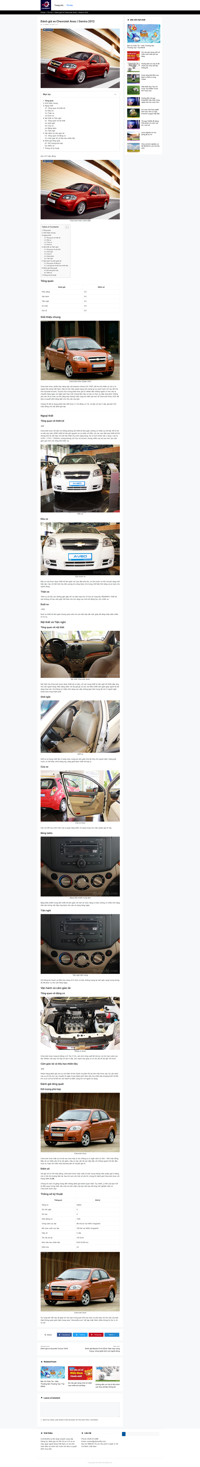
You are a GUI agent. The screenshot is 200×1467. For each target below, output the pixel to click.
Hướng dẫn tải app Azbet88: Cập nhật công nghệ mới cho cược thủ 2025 (150, 101)
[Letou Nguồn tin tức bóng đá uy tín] (133, 136)
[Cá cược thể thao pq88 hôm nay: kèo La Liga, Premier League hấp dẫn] (133, 113)
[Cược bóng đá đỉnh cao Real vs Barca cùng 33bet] (133, 79)
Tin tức (44, 1368)
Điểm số (51, 146)
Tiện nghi (51, 131)
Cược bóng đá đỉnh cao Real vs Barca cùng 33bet (150, 77)
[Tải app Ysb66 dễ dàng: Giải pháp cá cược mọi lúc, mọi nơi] (133, 124)
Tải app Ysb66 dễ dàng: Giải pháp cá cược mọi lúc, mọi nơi (150, 123)
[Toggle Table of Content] (66, 227)
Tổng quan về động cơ (57, 136)
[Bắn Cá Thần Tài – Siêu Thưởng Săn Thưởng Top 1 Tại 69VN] (53, 1372)
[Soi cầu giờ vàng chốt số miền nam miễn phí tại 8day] (80, 1373)
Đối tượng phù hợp (55, 143)
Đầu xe (50, 111)
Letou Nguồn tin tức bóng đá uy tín (148, 134)
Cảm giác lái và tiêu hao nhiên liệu (61, 138)
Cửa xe (51, 126)
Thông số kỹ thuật (52, 148)
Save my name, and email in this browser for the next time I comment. (70, 1420)
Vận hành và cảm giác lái (54, 133)
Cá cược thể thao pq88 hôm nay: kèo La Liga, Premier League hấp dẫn (150, 112)
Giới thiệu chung (51, 103)
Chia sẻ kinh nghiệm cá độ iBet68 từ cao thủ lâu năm (150, 146)
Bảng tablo (52, 128)
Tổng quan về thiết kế (56, 108)
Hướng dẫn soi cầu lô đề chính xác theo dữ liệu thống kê (150, 66)
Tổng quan (49, 101)
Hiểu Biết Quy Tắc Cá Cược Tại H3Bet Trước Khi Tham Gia (149, 89)
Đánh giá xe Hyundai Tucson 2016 (54, 1348)
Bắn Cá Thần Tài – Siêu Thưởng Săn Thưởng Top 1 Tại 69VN (52, 1383)
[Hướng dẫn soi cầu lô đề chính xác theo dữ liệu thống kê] (108, 1374)
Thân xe (51, 113)
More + (114, 1334)
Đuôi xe (51, 116)
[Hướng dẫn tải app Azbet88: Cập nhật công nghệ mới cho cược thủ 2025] (133, 102)
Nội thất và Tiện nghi (53, 118)
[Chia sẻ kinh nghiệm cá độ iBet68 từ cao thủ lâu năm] (133, 147)
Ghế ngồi (51, 123)
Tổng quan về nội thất (56, 121)
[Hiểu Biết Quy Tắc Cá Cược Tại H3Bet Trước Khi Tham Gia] (133, 90)
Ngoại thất (49, 106)
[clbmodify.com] (46, 5)
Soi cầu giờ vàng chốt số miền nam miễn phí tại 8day (150, 54)
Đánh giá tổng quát (52, 141)
